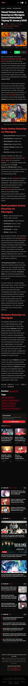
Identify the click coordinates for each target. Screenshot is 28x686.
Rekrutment (9, 681)
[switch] (22, 3)
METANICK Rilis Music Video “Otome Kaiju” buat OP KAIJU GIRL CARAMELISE (18, 492)
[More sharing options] (24, 52)
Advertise (4, 681)
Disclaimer (11, 683)
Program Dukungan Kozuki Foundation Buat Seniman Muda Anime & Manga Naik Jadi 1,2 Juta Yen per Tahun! (13, 576)
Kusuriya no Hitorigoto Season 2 (10, 400)
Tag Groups (17, 683)
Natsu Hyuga (9, 158)
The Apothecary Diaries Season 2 (11, 408)
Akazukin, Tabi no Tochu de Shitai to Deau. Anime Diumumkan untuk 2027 (6, 458)
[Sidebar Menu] (25, 2)
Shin (7, 24)
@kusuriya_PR (14, 391)
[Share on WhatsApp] (17, 52)
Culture (4, 532)
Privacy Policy (16, 681)
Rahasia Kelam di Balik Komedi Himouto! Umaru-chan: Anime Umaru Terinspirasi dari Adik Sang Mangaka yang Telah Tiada (9, 589)
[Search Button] (18, 2)
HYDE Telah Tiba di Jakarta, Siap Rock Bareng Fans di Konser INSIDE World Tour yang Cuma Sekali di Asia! (12, 537)
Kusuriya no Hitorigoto (8, 397)
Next (25, 487)
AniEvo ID (9, 487)
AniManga (9, 8)
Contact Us (23, 681)
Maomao (17, 178)
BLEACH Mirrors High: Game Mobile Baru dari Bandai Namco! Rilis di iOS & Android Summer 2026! (14, 635)
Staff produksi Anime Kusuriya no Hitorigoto (13, 208)
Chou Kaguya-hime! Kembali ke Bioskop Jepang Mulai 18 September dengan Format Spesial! (7, 440)
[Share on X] (11, 52)
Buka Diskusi (15, 421)
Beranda (3, 8)
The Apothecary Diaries (8, 406)
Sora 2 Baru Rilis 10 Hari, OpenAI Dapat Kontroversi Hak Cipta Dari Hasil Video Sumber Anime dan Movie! (15, 641)
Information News (17, 8)
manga (9, 162)
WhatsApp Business (16, 669)
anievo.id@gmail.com (15, 668)
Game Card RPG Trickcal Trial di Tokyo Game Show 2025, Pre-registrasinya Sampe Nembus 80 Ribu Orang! (15, 624)
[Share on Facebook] (4, 52)
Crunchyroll (12, 95)
